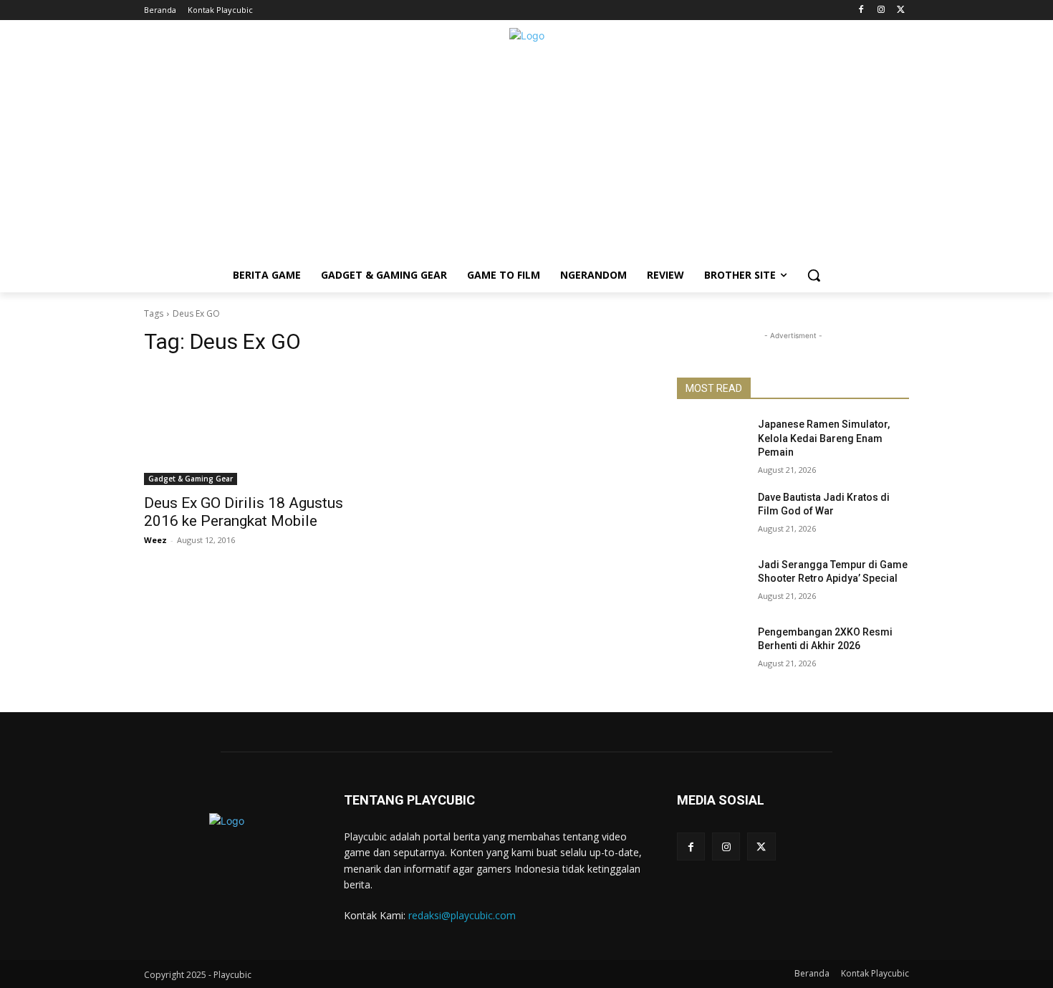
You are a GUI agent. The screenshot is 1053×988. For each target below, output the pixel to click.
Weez (155, 539)
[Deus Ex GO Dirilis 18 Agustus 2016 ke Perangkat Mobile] (260, 427)
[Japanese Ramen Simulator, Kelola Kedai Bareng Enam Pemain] (711, 442)
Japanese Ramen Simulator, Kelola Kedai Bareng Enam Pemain (824, 438)
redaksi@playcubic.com (462, 915)
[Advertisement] (526, 157)
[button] (814, 275)
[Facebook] (861, 10)
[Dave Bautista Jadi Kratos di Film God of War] (711, 515)
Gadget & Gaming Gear (190, 479)
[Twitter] (901, 10)
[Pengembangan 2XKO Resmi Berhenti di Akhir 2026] (711, 649)
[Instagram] (880, 10)
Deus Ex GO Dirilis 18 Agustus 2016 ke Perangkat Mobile (243, 511)
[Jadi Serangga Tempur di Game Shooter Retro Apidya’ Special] (711, 582)
